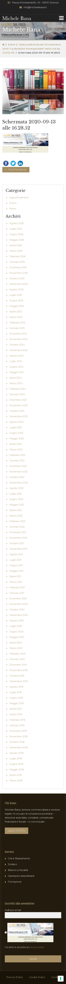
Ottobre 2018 (16, 741)
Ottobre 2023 (16, 410)
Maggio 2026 (16, 239)
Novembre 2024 (18, 339)
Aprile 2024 (15, 377)
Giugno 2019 (16, 697)
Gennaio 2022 (17, 526)
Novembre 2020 (18, 604)
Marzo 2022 (15, 515)
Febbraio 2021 (17, 587)
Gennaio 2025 (17, 328)
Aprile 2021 (15, 576)
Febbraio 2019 (17, 719)
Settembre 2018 (18, 747)
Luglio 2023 (15, 427)
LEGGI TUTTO (16, 830)
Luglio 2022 (15, 493)
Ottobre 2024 (17, 344)
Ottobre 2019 (16, 675)
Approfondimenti (19, 197)
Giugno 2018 (16, 764)
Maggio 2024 (16, 372)
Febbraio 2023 (17, 455)
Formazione (14, 881)
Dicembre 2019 (18, 664)
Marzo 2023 (15, 449)
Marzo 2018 (15, 780)
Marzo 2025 (16, 317)
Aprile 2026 (15, 245)
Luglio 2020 (15, 626)
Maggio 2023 (16, 438)
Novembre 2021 (18, 537)
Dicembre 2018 (18, 730)
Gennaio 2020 (17, 659)
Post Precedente (17, 169)
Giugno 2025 (16, 300)
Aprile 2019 (15, 708)
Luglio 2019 (15, 692)
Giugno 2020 (16, 631)
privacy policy (36, 947)
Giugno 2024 (16, 366)
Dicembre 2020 (18, 598)
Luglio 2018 (15, 758)
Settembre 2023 (18, 416)
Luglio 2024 (15, 361)
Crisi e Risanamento (19, 858)
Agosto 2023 (16, 421)
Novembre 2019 (18, 670)
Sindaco (12, 864)
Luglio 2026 (15, 228)
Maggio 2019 (16, 703)
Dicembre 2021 (17, 532)
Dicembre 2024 (18, 333)
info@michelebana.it (35, 7)
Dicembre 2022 (18, 466)
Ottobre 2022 (16, 477)
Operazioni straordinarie (21, 875)
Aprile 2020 (15, 642)
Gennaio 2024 (17, 394)
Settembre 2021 (18, 548)
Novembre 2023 (18, 405)
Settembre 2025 (18, 283)
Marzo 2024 (16, 383)
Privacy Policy (14, 977)
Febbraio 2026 (17, 256)
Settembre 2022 (18, 482)
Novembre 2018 (18, 736)
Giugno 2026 (16, 234)
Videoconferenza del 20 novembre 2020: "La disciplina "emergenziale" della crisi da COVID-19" (31, 48)
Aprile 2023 (15, 443)
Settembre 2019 (18, 681)
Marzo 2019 (15, 714)
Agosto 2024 (16, 355)
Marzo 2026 (16, 250)
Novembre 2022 (18, 471)
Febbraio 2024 (17, 388)
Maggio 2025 (16, 306)
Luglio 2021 (15, 559)
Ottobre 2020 (17, 609)
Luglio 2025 (15, 295)
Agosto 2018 (16, 752)
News (12, 208)
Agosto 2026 (16, 223)
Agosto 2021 (16, 554)
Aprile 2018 (15, 775)
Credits (55, 977)
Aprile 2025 (15, 311)
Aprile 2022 (15, 510)
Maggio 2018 (16, 769)
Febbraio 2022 (17, 521)
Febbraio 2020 (17, 653)
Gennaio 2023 (17, 460)
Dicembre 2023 (18, 399)
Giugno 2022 (16, 499)
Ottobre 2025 (17, 278)
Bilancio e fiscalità (18, 870)
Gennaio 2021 (16, 592)
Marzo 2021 (15, 581)
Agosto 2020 (16, 620)
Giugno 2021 (16, 565)
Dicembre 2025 (18, 267)
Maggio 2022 (16, 504)
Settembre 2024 (18, 350)
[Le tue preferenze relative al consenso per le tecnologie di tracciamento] (61, 979)
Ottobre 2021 (16, 543)
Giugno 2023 (16, 432)
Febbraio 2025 (17, 322)
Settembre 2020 (18, 615)
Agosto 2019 (16, 686)
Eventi (11, 44)
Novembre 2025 (18, 272)
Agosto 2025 (16, 289)
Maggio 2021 (16, 570)
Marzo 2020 (16, 648)
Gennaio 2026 (17, 261)
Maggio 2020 (16, 637)
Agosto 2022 (16, 488)
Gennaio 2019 (16, 725)
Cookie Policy (37, 977)
